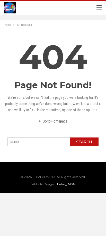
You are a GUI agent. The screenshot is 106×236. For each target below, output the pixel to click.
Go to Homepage (54, 121)
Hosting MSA (65, 184)
